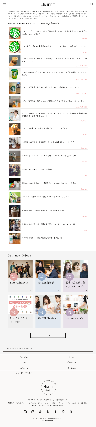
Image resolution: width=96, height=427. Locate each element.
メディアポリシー (21, 403)
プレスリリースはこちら (36, 400)
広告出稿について (62, 400)
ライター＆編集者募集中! (55, 405)
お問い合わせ (49, 400)
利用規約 (11, 403)
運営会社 (84, 403)
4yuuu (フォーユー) (38, 405)
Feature (72, 368)
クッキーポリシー (51, 403)
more (48, 335)
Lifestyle (24, 368)
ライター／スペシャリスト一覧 (69, 403)
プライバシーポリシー (36, 403)
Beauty (72, 357)
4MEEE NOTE (24, 373)
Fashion (24, 357)
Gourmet (72, 362)
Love (24, 362)
